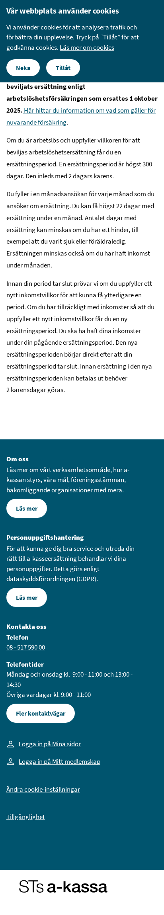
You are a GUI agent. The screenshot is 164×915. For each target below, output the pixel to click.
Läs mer (26, 508)
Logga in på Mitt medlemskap (59, 761)
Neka (23, 68)
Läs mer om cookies (87, 47)
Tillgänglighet (25, 816)
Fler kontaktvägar (40, 713)
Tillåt (63, 68)
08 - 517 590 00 (25, 647)
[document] (82, 41)
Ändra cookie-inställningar (43, 789)
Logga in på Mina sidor (50, 743)
